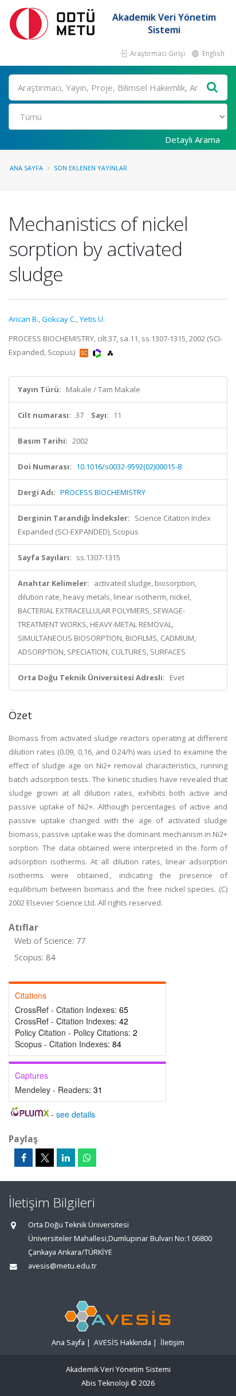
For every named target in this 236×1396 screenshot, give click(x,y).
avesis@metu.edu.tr (62, 1266)
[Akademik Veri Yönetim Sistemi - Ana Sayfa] (54, 23)
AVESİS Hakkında (122, 1342)
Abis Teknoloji (105, 1383)
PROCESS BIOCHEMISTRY (102, 492)
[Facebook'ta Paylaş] (23, 1157)
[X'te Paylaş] (45, 1157)
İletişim (172, 1342)
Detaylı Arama (192, 139)
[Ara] (212, 88)
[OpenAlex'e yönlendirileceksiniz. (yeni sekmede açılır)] (110, 352)
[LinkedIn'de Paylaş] (66, 1157)
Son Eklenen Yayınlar (90, 167)
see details (75, 1114)
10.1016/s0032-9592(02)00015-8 (129, 466)
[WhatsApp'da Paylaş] (87, 1157)
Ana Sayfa (26, 167)
